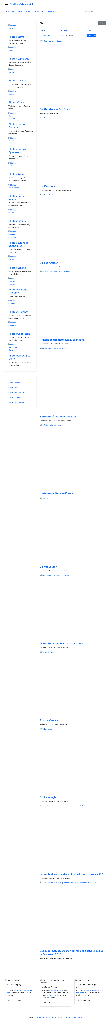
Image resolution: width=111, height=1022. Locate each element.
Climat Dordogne (14, 397)
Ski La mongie (48, 797)
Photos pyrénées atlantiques (18, 244)
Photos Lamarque (18, 58)
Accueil (7, 11)
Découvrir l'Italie (49, 1002)
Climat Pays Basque (16, 392)
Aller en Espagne (15, 1000)
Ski (42, 11)
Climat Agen (46, 35)
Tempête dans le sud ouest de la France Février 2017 (71, 874)
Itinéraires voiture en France (56, 493)
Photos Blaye (16, 37)
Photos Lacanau (17, 80)
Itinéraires (51, 11)
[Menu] (6, 4)
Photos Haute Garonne (16, 126)
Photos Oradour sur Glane (19, 357)
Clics (89, 30)
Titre (43, 30)
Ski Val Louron (48, 566)
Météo (20, 11)
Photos (36, 11)
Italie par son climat (57, 990)
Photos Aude (16, 174)
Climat (28, 11)
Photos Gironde (17, 221)
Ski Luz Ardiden (49, 263)
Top (13, 11)
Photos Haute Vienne (16, 197)
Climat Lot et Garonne (16, 402)
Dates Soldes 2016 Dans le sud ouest (62, 643)
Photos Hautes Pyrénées (17, 150)
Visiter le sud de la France (46, 1017)
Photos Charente (18, 312)
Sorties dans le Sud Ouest (55, 109)
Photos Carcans (17, 102)
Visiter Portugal (84, 1000)
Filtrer (102, 23)
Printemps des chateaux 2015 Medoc (62, 339)
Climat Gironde (14, 383)
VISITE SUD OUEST (21, 3)
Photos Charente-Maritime (18, 291)
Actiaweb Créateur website (73, 1017)
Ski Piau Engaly (49, 186)
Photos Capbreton (19, 334)
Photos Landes (17, 267)
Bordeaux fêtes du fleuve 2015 (58, 416)
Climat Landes (13, 387)
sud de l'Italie (51, 995)
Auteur (64, 30)
